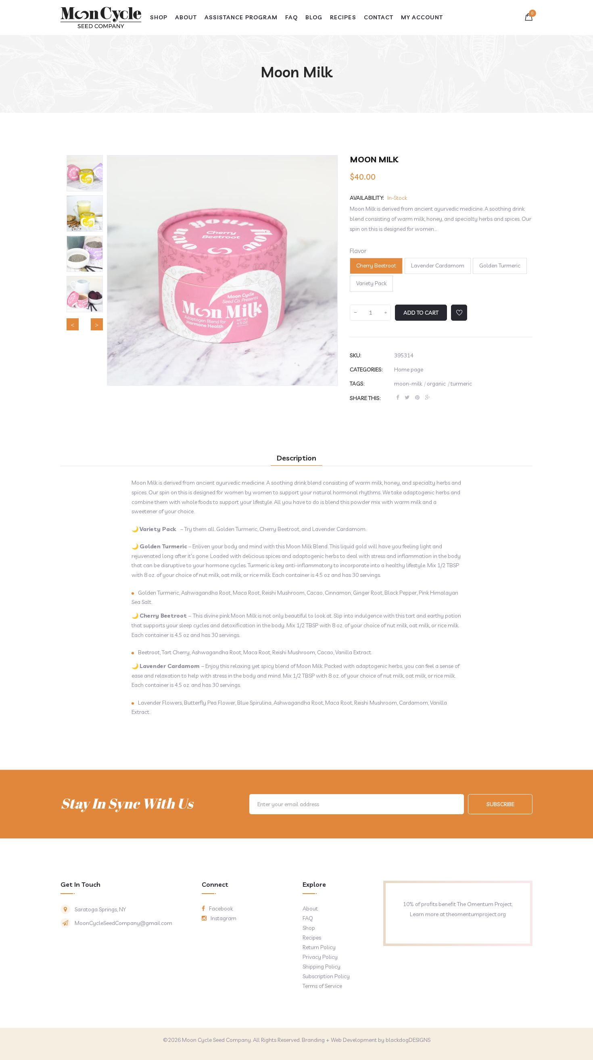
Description (296, 458)
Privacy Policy (320, 956)
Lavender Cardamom (437, 265)
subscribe (500, 804)
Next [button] (97, 324)
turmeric (461, 383)
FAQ (308, 918)
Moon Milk (296, 72)
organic (438, 383)
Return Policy (319, 947)
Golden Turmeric (499, 265)
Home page (408, 369)
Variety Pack (371, 283)
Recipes (312, 937)
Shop (309, 927)
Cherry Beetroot (376, 265)
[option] (85, 173)
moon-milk (410, 383)
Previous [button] (73, 324)
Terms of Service (322, 985)
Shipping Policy (321, 966)
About (310, 908)
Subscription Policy (326, 976)
